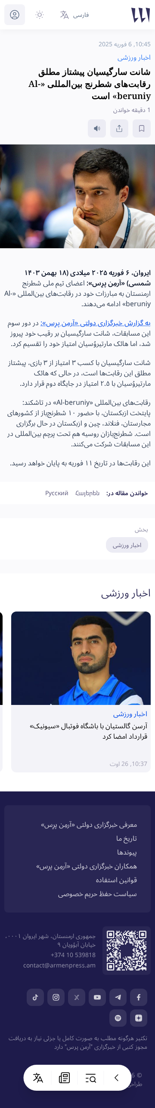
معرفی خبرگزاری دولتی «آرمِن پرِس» (89, 824)
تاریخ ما (126, 838)
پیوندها (127, 852)
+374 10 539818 (73, 955)
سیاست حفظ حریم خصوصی (97, 893)
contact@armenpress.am (59, 965)
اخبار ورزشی (127, 545)
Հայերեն (87, 493)
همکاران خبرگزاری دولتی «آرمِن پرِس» (86, 866)
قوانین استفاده (116, 879)
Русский (56, 493)
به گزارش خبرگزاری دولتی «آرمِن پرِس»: (95, 322)
